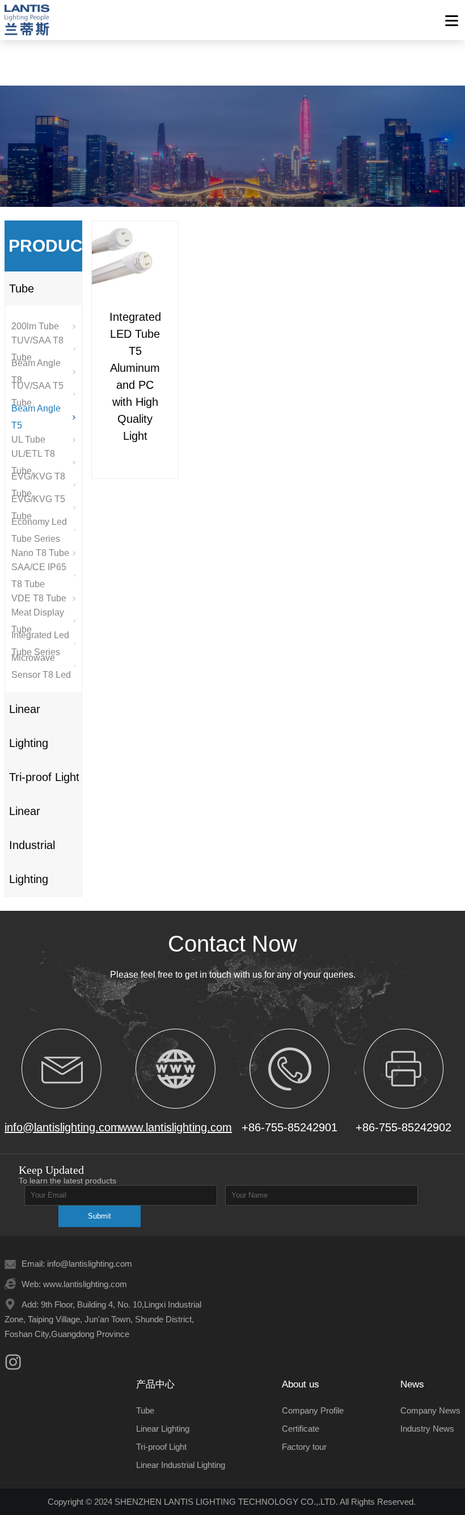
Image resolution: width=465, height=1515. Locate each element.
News (412, 1384)
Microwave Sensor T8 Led (41, 666)
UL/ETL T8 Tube (33, 462)
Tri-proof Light (44, 777)
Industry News (427, 1428)
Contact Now (232, 943)
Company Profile (313, 1410)
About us (300, 1384)
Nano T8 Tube (40, 553)
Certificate (300, 1428)
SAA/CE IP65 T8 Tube (38, 576)
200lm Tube (35, 326)
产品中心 (155, 1384)
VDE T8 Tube (38, 598)
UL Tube (28, 439)
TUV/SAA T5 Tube (37, 394)
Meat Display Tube (37, 621)
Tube (21, 288)
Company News (430, 1410)
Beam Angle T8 (36, 371)
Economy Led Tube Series (39, 530)
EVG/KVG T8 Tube (38, 485)
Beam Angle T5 (36, 417)
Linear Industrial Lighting (32, 845)
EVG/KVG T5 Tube (38, 507)
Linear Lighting (28, 726)
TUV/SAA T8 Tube (37, 349)
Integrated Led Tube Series (40, 644)
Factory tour (304, 1447)
